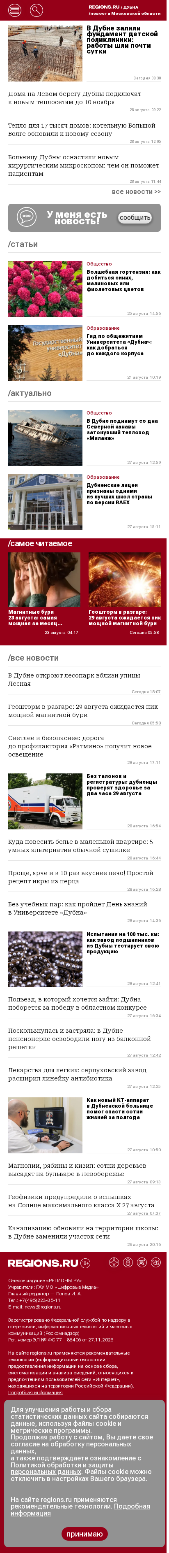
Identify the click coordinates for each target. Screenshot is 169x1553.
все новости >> (136, 192)
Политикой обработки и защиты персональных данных (62, 1468)
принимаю (84, 1534)
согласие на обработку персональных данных (71, 1447)
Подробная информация (35, 1392)
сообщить (135, 217)
